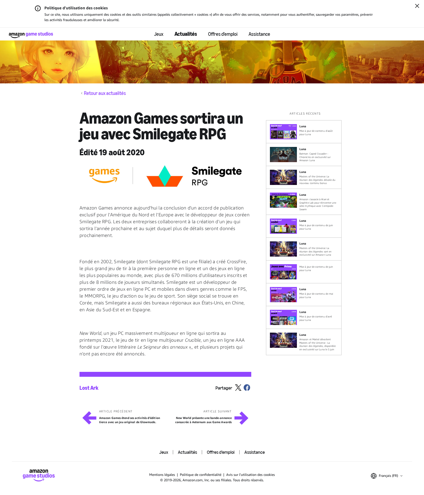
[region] (305, 233)
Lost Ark (89, 388)
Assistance (259, 34)
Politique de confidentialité (200, 474)
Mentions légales (162, 474)
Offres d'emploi (223, 34)
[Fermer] (417, 6)
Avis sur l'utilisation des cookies (250, 474)
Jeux (158, 34)
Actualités (185, 34)
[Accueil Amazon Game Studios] (31, 35)
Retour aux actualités (105, 93)
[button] (386, 475)
